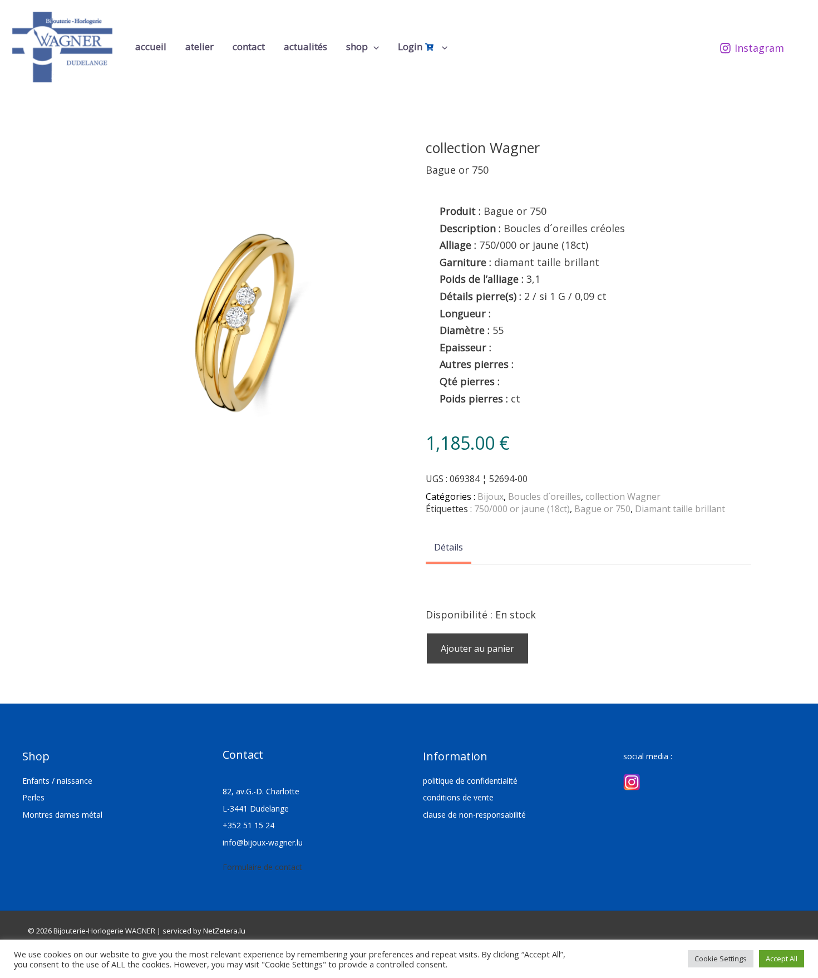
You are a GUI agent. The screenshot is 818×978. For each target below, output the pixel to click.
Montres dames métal (62, 814)
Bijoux (490, 496)
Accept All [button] (781, 959)
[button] (373, 46)
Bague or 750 (602, 509)
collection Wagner (623, 496)
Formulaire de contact (262, 867)
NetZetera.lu (224, 931)
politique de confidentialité (470, 780)
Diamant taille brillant (680, 509)
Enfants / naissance (57, 780)
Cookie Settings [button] (720, 959)
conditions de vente (458, 797)
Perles (33, 797)
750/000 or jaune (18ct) (522, 509)
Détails (448, 547)
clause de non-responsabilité (474, 814)
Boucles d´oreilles (544, 496)
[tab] (448, 548)
